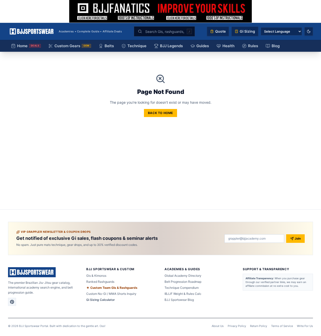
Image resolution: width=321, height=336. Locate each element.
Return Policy (258, 326)
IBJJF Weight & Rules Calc (183, 294)
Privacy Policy (237, 326)
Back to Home (160, 113)
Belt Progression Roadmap (183, 282)
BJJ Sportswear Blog (179, 300)
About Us (218, 326)
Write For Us (305, 326)
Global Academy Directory (183, 275)
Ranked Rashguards (100, 282)
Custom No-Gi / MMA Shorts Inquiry (111, 294)
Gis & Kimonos (96, 275)
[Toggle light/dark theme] (308, 31)
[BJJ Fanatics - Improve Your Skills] (160, 11)
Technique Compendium (182, 288)
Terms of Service (282, 326)
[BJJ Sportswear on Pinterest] (12, 302)
